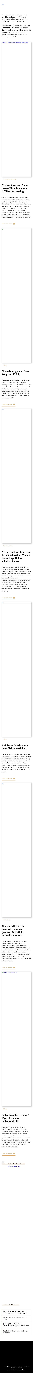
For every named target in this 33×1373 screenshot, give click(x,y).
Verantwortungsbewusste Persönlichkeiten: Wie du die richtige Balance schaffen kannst (16, 504)
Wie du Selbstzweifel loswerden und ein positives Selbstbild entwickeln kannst (16, 876)
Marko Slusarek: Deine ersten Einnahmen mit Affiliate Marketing (16, 134)
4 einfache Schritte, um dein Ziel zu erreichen (16, 691)
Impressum (11, 1370)
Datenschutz (21, 1370)
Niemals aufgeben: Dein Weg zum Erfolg (16, 317)
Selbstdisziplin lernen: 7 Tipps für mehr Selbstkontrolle (16, 1064)
